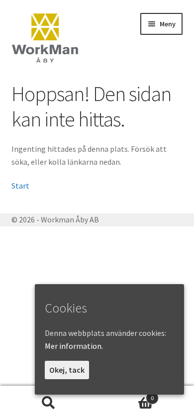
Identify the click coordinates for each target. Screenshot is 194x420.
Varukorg (125, 394)
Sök (48, 403)
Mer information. (74, 346)
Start (20, 186)
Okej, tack (67, 370)
